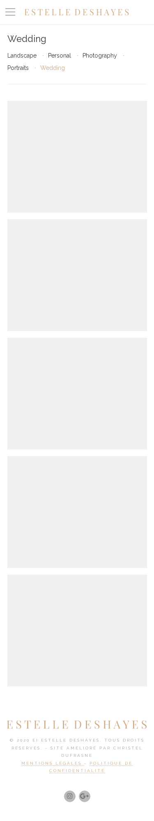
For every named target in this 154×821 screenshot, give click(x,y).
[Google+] (84, 796)
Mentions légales (52, 763)
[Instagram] (70, 796)
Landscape (22, 55)
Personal (59, 55)
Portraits (18, 68)
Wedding (52, 68)
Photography (100, 55)
